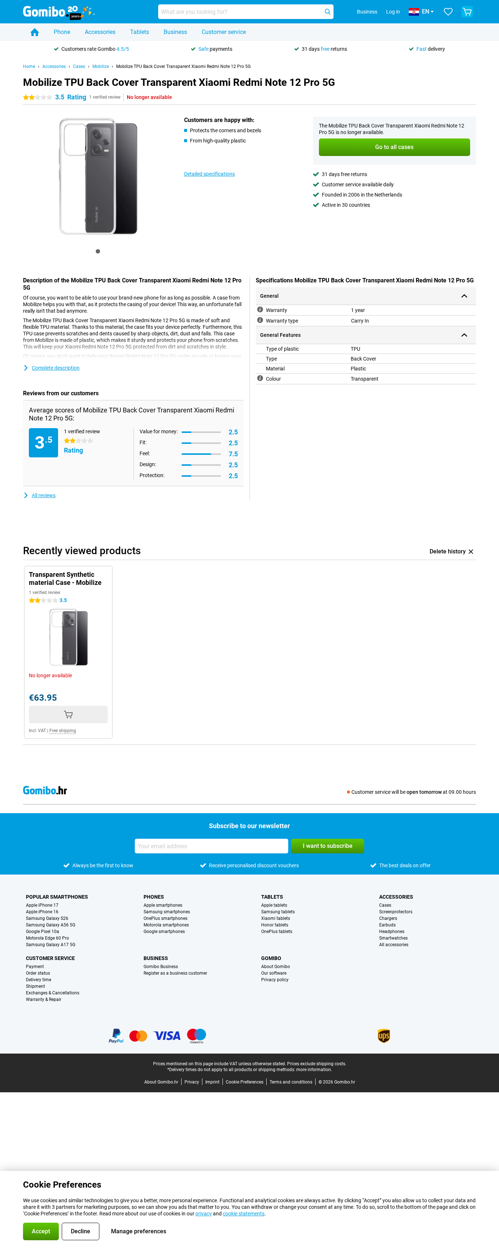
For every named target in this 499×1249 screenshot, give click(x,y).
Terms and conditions (291, 1082)
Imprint (212, 1082)
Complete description (56, 368)
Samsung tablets (278, 911)
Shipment (35, 986)
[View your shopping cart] (467, 11)
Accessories (100, 31)
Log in (393, 12)
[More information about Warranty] (260, 309)
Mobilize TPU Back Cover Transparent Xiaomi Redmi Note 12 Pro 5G (183, 66)
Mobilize (100, 66)
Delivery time (38, 979)
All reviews (44, 495)
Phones (154, 897)
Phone (62, 31)
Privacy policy (275, 979)
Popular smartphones (57, 897)
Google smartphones (164, 931)
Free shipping (62, 730)
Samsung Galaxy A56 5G (50, 925)
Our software (273, 973)
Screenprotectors (395, 911)
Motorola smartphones (166, 925)
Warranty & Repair (43, 999)
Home (29, 66)
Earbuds (387, 925)
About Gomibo (275, 966)
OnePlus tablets (276, 931)
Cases (79, 66)
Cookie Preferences (244, 1082)
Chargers (388, 918)
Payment (35, 966)
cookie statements (243, 1213)
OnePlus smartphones (165, 918)
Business (175, 31)
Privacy (191, 1082)
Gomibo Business (161, 966)
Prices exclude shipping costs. (316, 1063)
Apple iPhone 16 (42, 911)
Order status (38, 973)
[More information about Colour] (260, 378)
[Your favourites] (448, 11)
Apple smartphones (163, 905)
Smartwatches (393, 938)
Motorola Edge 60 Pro (47, 938)
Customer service (224, 31)
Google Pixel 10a (42, 931)
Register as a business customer (175, 973)
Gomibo (271, 958)
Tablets (139, 31)
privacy (203, 1213)
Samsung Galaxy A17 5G (50, 944)
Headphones (391, 931)
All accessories (393, 944)
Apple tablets (274, 905)
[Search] (328, 12)
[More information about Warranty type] (260, 320)
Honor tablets (274, 925)
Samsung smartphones (167, 911)
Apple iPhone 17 (42, 905)
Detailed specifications (209, 174)
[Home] (34, 32)
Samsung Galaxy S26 (47, 918)
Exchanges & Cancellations (52, 992)
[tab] (98, 251)
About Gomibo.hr (161, 1082)
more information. (314, 1069)
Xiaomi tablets (275, 918)
